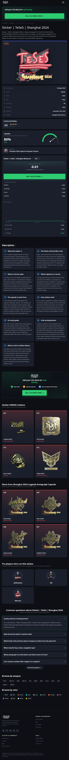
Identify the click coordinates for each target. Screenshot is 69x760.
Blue (13, 695)
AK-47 (4, 681)
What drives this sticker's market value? (18, 634)
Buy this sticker (34, 176)
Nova (52, 681)
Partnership (5, 738)
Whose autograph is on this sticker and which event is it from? (26, 655)
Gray (36, 695)
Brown (21, 695)
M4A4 (35, 681)
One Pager (38, 724)
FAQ (37, 722)
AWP (41, 681)
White (21, 698)
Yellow (29, 698)
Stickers (11, 23)
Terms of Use (39, 741)
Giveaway (38, 727)
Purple (6, 698)
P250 (18, 681)
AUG (58, 681)
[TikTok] (17, 730)
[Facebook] (3, 730)
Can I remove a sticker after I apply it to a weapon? (22, 662)
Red (14, 698)
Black (6, 695)
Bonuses (4, 741)
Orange (52, 695)
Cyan (29, 695)
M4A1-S (5, 685)
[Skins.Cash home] (5, 2)
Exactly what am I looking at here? (16, 619)
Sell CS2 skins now (34, 16)
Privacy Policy (39, 738)
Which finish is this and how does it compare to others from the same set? (30, 641)
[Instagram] (14, 730)
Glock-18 (11, 681)
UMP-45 (12, 685)
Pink (60, 695)
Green (44, 695)
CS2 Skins (5, 23)
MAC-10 (24, 681)
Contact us (38, 743)
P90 (30, 681)
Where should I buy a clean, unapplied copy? (19, 648)
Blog (3, 743)
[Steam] (10, 730)
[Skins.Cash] (17, 717)
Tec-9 (47, 681)
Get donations (6, 746)
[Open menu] (63, 2)
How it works (39, 719)
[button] (34, 62)
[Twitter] (7, 730)
